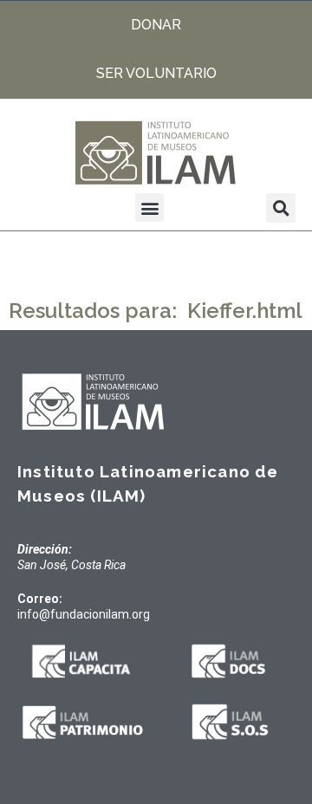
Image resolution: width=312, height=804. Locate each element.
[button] (149, 207)
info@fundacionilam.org (83, 614)
